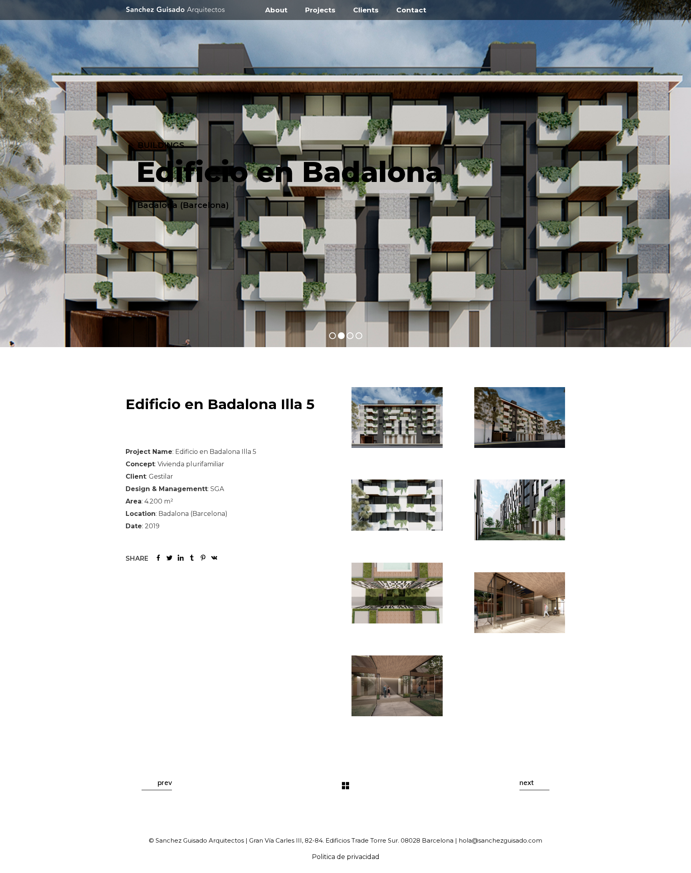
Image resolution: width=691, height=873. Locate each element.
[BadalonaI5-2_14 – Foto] (397, 505)
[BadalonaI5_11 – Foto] (397, 417)
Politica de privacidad (345, 857)
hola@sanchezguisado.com (500, 840)
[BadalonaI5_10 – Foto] (519, 417)
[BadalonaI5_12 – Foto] (519, 509)
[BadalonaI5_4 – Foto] (397, 685)
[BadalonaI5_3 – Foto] (519, 602)
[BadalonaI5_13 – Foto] (397, 593)
